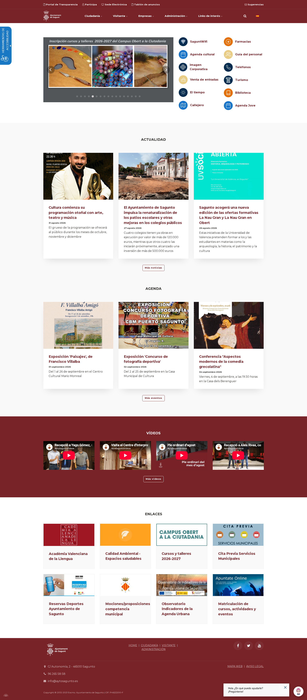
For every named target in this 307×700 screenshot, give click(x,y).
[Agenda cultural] (183, 54)
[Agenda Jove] (228, 105)
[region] (108, 69)
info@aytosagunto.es (63, 681)
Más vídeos (153, 479)
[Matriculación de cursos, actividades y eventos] (238, 585)
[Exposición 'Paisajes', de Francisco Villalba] (78, 326)
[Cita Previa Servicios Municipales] (238, 535)
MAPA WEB (235, 666)
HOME (133, 645)
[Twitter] (248, 645)
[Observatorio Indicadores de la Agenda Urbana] (181, 585)
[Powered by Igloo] (5, 695)
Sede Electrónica (115, 4)
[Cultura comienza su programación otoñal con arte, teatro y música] (78, 177)
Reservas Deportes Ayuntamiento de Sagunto (66, 609)
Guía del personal (248, 54)
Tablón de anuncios (146, 4)
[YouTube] (259, 645)
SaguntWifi (198, 41)
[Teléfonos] (228, 67)
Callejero (197, 105)
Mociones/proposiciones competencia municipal (127, 609)
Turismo (241, 80)
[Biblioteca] (228, 92)
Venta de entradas (204, 79)
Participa (90, 4)
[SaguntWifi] (183, 41)
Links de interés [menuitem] (209, 16)
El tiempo (197, 92)
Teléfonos (243, 67)
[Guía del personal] (228, 54)
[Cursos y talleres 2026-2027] (181, 535)
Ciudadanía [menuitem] (93, 16)
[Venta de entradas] (183, 79)
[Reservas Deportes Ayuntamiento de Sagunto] (69, 585)
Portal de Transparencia (61, 4)
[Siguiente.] (166, 70)
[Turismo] (228, 80)
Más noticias (153, 267)
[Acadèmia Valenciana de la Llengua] (69, 535)
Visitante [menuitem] (119, 16)
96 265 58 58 (56, 674)
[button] (245, 16)
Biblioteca (243, 92)
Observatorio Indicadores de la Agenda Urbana (177, 609)
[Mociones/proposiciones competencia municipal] (125, 585)
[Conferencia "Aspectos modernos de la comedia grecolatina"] (229, 326)
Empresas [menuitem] (145, 16)
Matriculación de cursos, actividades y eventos (237, 609)
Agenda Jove (245, 105)
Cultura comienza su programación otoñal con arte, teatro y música (76, 212)
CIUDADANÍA (149, 645)
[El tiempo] (183, 92)
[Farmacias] (228, 41)
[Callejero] (183, 105)
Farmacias (243, 41)
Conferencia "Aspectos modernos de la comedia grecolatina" (221, 361)
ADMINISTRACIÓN (154, 649)
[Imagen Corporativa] (183, 67)
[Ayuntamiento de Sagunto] (52, 16)
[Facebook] (237, 645)
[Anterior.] (51, 70)
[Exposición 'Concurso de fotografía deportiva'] (153, 326)
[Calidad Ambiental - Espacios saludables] (125, 535)
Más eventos (153, 398)
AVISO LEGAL (255, 666)
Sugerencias (255, 4)
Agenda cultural (202, 54)
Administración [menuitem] (175, 16)
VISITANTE (169, 645)
